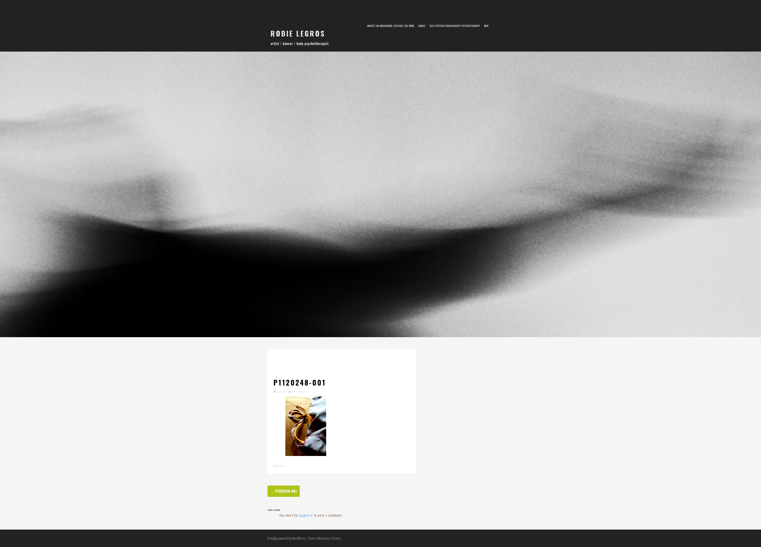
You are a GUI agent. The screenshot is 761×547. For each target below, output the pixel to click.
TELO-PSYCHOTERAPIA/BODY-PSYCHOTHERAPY (454, 26)
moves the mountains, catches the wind (390, 26)
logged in (306, 515)
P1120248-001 (284, 491)
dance (421, 26)
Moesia (321, 538)
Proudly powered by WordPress (286, 538)
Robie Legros (298, 33)
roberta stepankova (298, 391)
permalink (280, 465)
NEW (486, 26)
